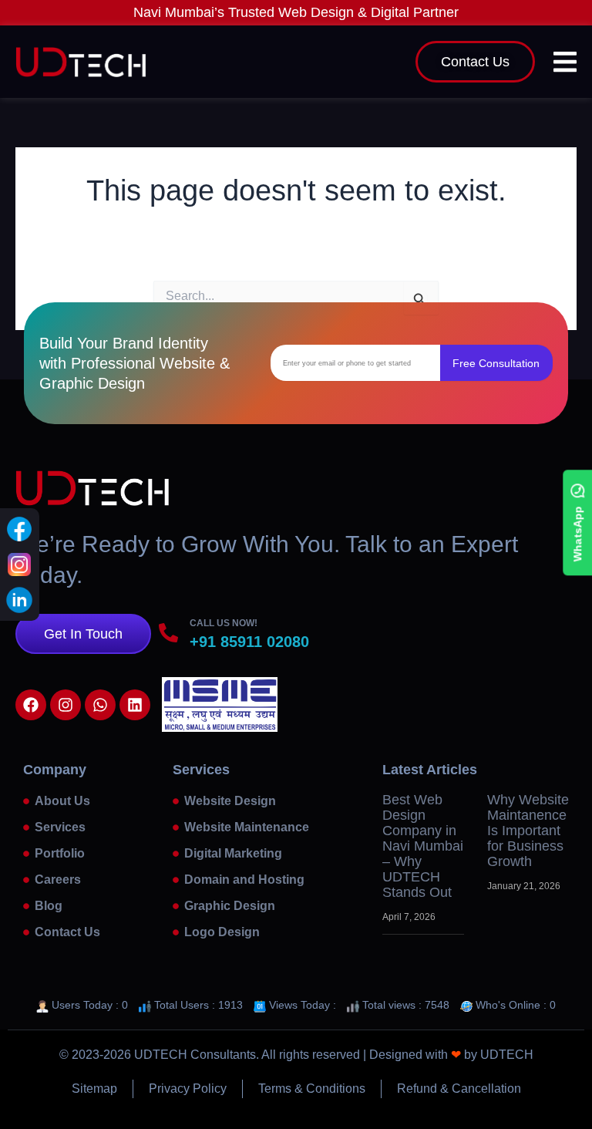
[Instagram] (19, 564)
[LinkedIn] (19, 600)
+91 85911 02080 (249, 641)
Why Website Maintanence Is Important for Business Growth (528, 830)
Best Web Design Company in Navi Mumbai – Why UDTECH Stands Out (422, 846)
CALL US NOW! (223, 623)
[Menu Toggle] (565, 62)
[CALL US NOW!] (168, 632)
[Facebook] (19, 529)
